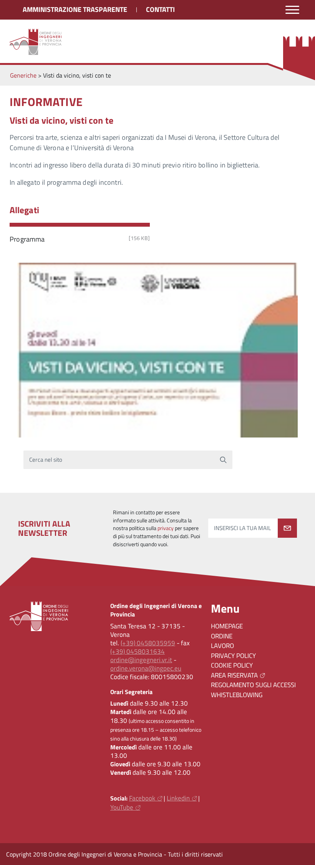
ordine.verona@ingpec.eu (145, 668)
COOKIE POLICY (232, 665)
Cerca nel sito (46, 459)
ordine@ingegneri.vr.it (141, 660)
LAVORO (222, 646)
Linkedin (178, 798)
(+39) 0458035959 (148, 643)
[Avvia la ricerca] (223, 460)
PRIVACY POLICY (233, 656)
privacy (166, 528)
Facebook (142, 798)
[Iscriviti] (287, 528)
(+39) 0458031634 (137, 651)
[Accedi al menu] (292, 10)
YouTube (121, 807)
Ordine (221, 636)
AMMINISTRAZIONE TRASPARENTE (75, 9)
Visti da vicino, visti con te (61, 120)
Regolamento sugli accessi (253, 685)
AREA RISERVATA (234, 675)
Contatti (160, 9)
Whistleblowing (236, 695)
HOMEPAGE (227, 626)
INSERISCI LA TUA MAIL (242, 528)
